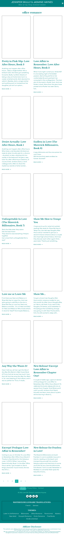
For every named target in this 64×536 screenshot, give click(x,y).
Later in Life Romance (11, 513)
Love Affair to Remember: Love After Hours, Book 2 (46, 64)
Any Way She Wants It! (14, 366)
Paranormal (48, 513)
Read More (6, 89)
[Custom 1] (33, 496)
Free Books (51, 516)
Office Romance (36, 513)
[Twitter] (30, 496)
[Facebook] (27, 496)
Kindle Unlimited (32, 519)
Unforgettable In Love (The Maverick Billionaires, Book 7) (14, 222)
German (35, 505)
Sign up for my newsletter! (23, 488)
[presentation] (16, 37)
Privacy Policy (32, 488)
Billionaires (25, 513)
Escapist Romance (25, 516)
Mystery (57, 513)
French (28, 505)
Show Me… (40, 294)
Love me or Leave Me (14, 294)
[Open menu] (62, 3)
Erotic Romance (39, 516)
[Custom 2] (36, 496)
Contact (41, 488)
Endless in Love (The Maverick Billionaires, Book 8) (46, 145)
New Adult (12, 516)
